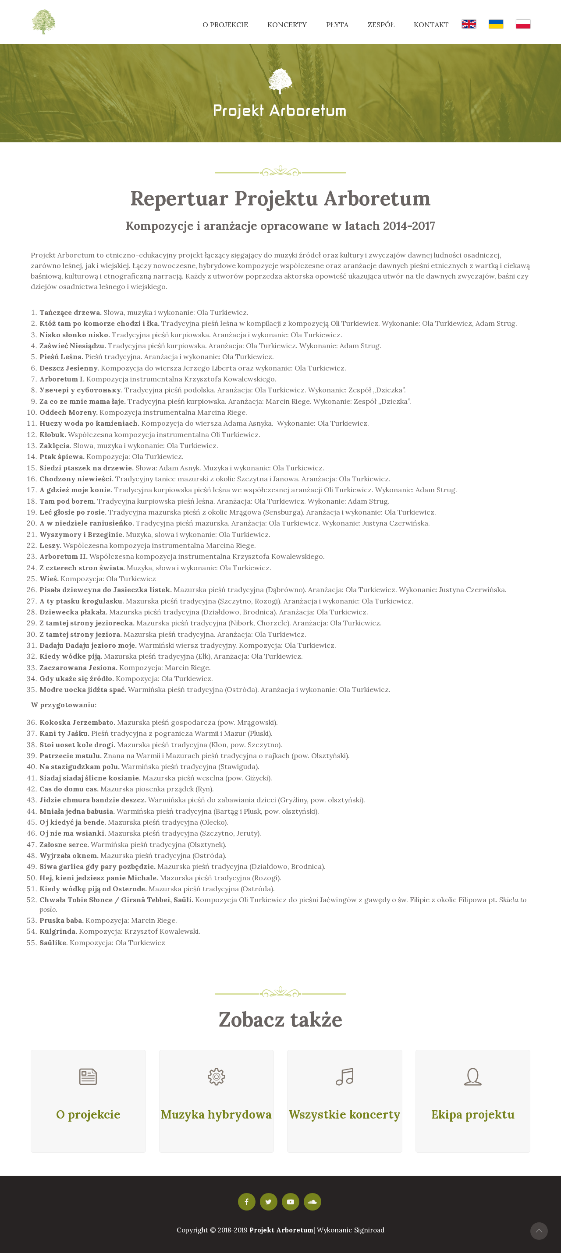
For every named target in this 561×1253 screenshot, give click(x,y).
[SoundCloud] (312, 1202)
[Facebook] (247, 1202)
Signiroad (369, 1230)
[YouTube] (290, 1202)
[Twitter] (268, 1202)
